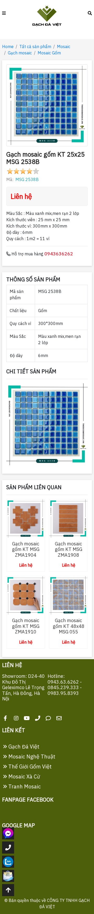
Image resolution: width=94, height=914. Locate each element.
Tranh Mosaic (24, 786)
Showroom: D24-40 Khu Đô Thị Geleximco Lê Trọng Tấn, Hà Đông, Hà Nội (23, 687)
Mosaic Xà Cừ (23, 776)
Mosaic (63, 46)
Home (8, 46)
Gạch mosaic (20, 52)
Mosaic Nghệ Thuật (31, 756)
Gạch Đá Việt (23, 746)
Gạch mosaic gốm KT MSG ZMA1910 (25, 626)
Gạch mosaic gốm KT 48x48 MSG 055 (68, 626)
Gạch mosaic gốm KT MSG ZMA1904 (25, 549)
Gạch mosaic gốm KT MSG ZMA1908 (68, 549)
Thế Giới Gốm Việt (29, 766)
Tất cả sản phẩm (35, 46)
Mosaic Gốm (49, 52)
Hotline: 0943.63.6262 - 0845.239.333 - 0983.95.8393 (65, 684)
